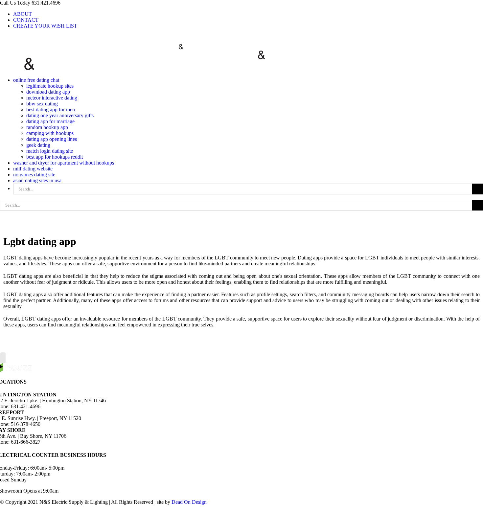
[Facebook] (3, 357)
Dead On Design (189, 502)
